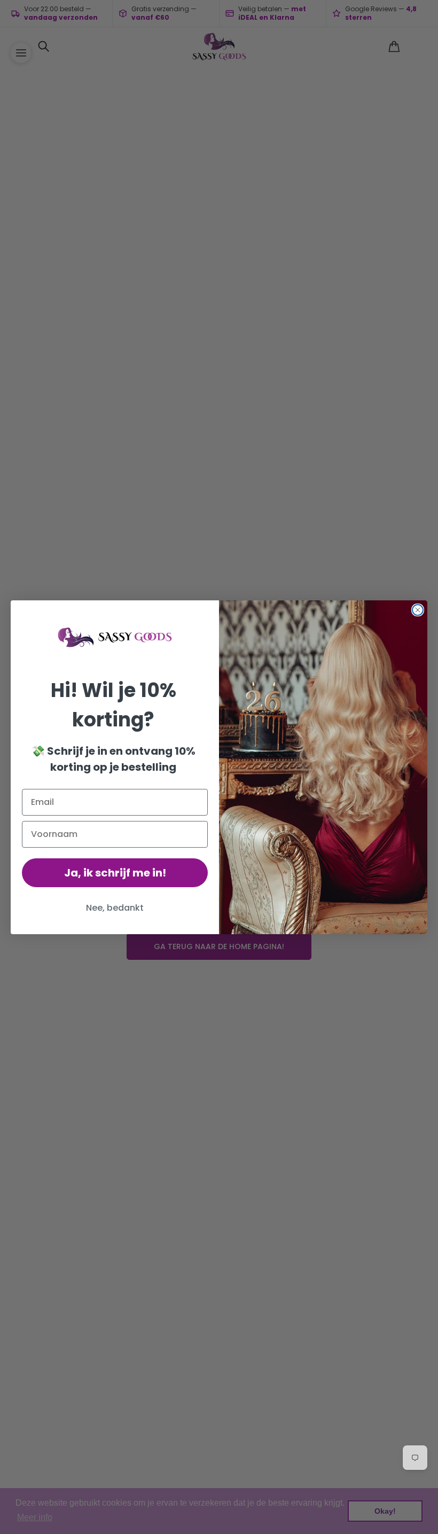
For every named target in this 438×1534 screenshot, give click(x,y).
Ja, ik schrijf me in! (115, 872)
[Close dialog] (417, 610)
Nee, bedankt (115, 908)
